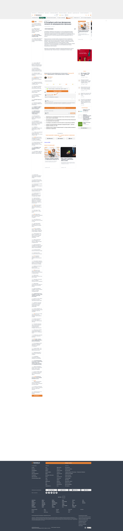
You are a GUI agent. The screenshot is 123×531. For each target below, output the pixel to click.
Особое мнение (59, 470)
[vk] (51, 493)
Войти (48, 113)
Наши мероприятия (35, 473)
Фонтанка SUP (59, 484)
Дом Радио (67, 479)
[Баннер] (42, 18)
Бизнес (47, 470)
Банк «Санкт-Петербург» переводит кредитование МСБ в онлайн (67, 159)
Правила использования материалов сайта (85, 518)
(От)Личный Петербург (69, 473)
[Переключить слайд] (91, 26)
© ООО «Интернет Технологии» (55, 527)
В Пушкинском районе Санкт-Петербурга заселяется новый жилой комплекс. (51, 161)
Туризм (58, 479)
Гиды (46, 478)
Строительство (59, 476)
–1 (74, 105)
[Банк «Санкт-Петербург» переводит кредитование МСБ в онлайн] (68, 152)
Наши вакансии (34, 476)
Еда (46, 482)
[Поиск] (86, 15)
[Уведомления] (88, 15)
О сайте (33, 467)
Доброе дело (48, 481)
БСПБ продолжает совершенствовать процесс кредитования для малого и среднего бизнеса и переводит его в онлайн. (68, 163)
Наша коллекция (68, 475)
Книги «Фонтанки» (68, 476)
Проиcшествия (59, 473)
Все (33, 21)
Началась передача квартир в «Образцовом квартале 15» (52, 159)
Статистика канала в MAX (36, 478)
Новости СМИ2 (47, 142)
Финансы (58, 481)
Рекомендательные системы (82, 521)
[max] (46, 493)
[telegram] (49, 493)
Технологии (59, 478)
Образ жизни (59, 467)
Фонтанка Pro (67, 467)
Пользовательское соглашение (83, 515)
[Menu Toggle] (32, 15)
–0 (74, 98)
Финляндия (59, 482)
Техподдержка (34, 470)
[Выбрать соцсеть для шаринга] (75, 29)
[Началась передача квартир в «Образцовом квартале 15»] (52, 152)
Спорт (58, 475)
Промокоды (85, 107)
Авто (46, 467)
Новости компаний (49, 145)
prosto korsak (48, 94)
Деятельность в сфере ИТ (82, 522)
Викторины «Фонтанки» (50, 475)
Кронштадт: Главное (68, 481)
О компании (34, 475)
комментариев (50, 28)
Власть (47, 476)
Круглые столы (67, 482)
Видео (47, 473)
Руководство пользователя (82, 524)
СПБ (35, 21)
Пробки (62, 15)
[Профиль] (91, 15)
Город (47, 479)
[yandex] (56, 493)
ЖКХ (46, 484)
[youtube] (54, 493)
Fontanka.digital (67, 478)
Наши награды (81, 525)
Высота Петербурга (68, 484)
